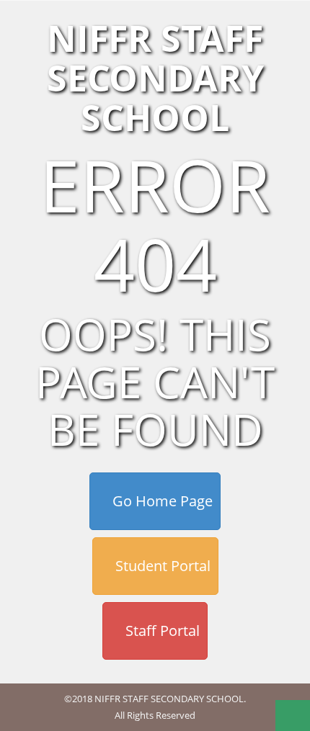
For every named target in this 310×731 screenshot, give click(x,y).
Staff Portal (161, 630)
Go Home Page (161, 501)
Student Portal (161, 565)
